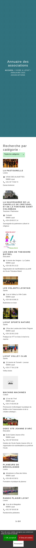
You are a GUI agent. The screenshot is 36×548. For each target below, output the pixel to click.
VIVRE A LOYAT (23, 70)
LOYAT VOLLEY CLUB (15, 356)
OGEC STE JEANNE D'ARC (17, 429)
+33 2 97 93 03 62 (11, 440)
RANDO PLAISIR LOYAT (16, 498)
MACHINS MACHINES (14, 392)
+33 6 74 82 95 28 (11, 404)
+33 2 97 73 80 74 (11, 182)
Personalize (18, 544)
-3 (19, 521)
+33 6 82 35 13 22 (11, 266)
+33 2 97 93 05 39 (11, 509)
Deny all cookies (26, 538)
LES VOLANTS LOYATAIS (16, 288)
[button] (14, 154)
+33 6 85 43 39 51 (11, 478)
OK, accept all (11, 538)
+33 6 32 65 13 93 (11, 333)
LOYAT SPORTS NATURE (16, 322)
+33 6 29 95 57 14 (11, 220)
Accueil (9, 70)
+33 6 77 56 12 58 (11, 367)
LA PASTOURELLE (13, 171)
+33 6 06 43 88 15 (11, 299)
